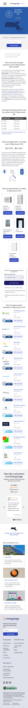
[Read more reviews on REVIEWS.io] (17, 520)
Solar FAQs (8, 557)
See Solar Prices (14, 283)
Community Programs (6, 674)
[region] (14, 507)
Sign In (22, 3)
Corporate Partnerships (7, 670)
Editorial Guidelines (6, 649)
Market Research (8, 677)
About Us (6, 646)
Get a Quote (18, 320)
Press (5, 652)
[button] (4, 507)
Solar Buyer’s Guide (10, 603)
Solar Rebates (18, 652)
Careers (5, 655)
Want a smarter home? (11, 580)
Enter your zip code (9, 274)
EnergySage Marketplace (11, 92)
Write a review (17, 317)
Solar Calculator (19, 643)
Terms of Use (6, 703)
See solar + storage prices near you (14, 37)
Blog (15, 650)
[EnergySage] (11, 620)
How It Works (7, 643)
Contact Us (6, 657)
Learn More (7, 213)
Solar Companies (8, 666)
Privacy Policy (15, 703)
